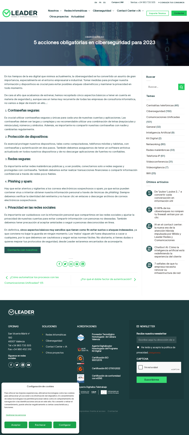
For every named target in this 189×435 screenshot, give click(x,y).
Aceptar (15, 425)
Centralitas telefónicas (160, 105)
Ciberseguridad (102, 10)
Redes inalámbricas (158, 149)
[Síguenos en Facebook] (11, 365)
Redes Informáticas (75, 10)
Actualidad (77, 16)
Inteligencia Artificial (158, 132)
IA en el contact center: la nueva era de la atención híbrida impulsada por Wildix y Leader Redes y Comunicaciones (168, 232)
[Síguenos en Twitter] (16, 365)
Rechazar (40, 425)
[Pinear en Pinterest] (76, 264)
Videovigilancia (155, 167)
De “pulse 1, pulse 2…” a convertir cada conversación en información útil (168, 196)
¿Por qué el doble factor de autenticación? (106, 279)
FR (100, 2)
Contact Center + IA (129, 10)
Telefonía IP (153, 155)
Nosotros (53, 10)
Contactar (113, 411)
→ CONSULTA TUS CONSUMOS (171, 2)
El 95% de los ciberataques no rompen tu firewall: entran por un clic (169, 213)
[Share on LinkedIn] (82, 264)
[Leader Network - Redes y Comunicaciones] (20, 13)
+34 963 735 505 (146, 2)
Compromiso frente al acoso (91, 411)
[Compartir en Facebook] (59, 264)
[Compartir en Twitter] (65, 264)
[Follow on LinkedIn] (22, 365)
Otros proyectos (59, 16)
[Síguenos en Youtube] (28, 365)
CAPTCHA (142, 359)
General (151, 126)
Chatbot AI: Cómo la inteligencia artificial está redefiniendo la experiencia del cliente (169, 252)
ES (104, 2)
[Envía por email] (71, 264)
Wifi (148, 173)
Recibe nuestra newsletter (152, 333)
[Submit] (181, 87)
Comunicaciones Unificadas (163, 117)
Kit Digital (152, 138)
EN (96, 2)
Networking (153, 144)
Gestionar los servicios (16, 415)
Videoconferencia (157, 161)
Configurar (65, 425)
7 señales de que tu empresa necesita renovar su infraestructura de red (167, 268)
